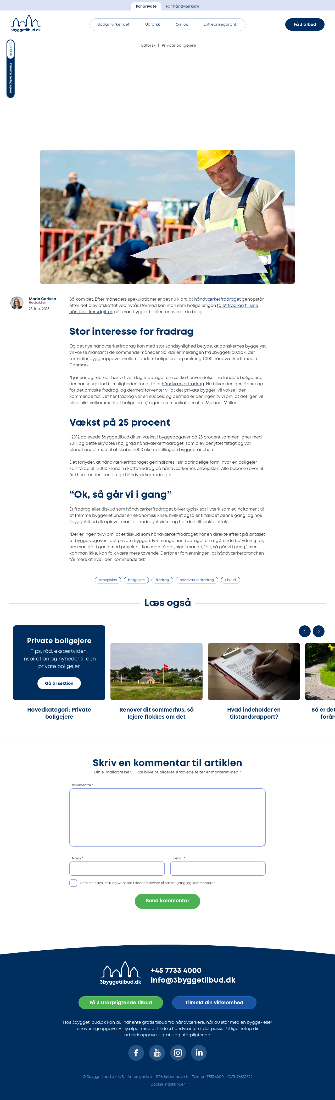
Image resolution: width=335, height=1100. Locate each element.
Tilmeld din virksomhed (214, 1003)
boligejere (136, 580)
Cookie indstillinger (167, 1084)
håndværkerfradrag (183, 384)
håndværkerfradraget (217, 299)
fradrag (162, 580)
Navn (77, 858)
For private (146, 6)
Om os (182, 24)
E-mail (179, 858)
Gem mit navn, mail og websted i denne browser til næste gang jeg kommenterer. (147, 883)
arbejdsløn (108, 580)
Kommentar (82, 785)
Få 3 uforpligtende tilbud (121, 1003)
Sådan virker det (114, 24)
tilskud (230, 580)
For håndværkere (182, 6)
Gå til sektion (59, 684)
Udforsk (152, 24)
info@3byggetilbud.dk (193, 980)
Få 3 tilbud (305, 25)
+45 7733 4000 (176, 970)
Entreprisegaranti (220, 24)
